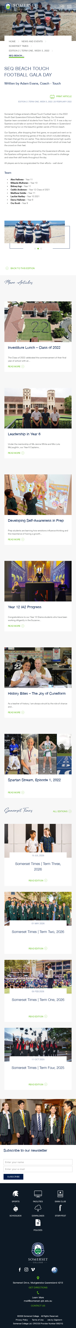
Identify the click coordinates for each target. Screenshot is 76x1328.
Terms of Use (37, 1320)
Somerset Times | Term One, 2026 (38, 999)
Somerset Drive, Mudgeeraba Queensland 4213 (38, 1283)
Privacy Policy (22, 1320)
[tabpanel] (38, 20)
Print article (64, 96)
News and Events (32, 41)
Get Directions (38, 1287)
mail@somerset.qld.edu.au (38, 1301)
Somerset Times (18, 46)
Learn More (38, 1297)
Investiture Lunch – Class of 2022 (34, 348)
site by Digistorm (55, 1320)
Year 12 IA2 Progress (24, 607)
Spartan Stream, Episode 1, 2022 (34, 780)
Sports (15, 1201)
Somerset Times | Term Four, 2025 (38, 1067)
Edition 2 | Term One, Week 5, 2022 (29, 50)
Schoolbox (16, 1215)
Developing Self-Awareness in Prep (36, 521)
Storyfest (60, 1215)
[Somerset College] (20, 6)
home (12, 41)
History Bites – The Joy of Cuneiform (37, 693)
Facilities (38, 1201)
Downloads (38, 1215)
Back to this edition (23, 268)
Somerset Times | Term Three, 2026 (38, 866)
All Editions (60, 811)
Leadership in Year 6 (24, 434)
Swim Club (60, 1201)
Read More (14, 366)
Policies (38, 1230)
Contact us (38, 1306)
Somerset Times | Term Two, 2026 (38, 931)
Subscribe (13, 1176)
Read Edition (36, 880)
